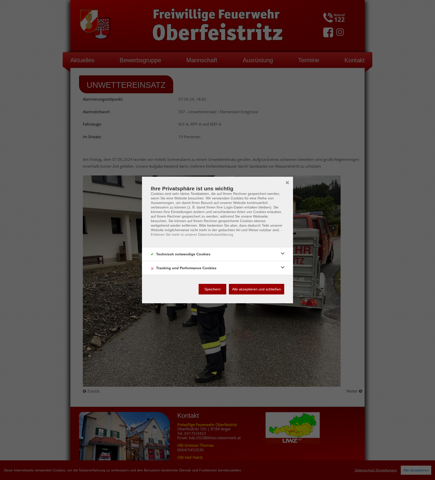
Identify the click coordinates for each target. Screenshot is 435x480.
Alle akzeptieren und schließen (256, 289)
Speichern (212, 289)
